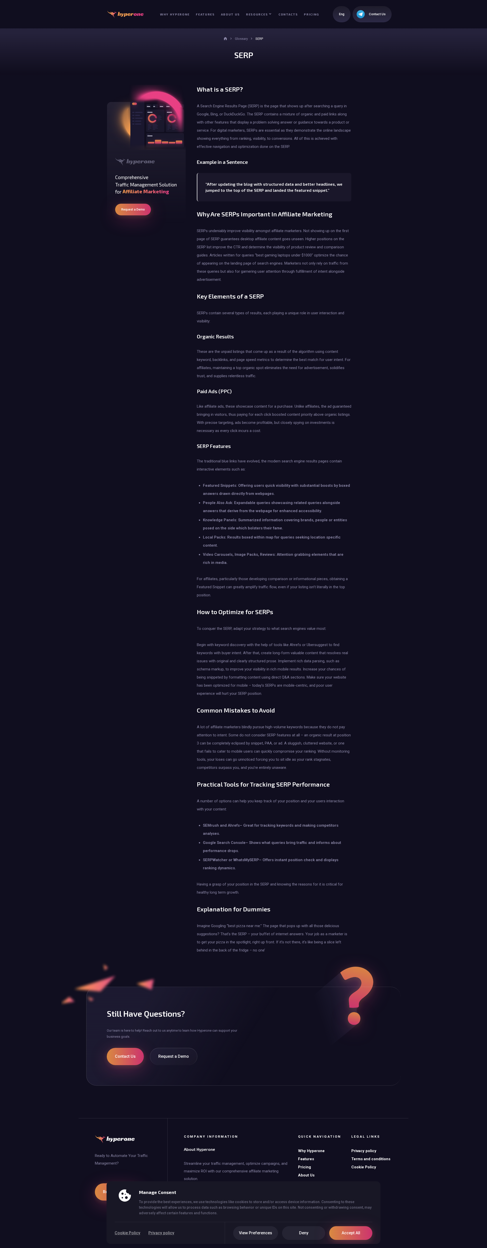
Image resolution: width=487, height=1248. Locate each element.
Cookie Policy (127, 1232)
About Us (230, 14)
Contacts (288, 14)
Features (205, 14)
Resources (257, 14)
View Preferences (255, 1232)
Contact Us (125, 1056)
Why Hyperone (175, 14)
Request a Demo (133, 209)
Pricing (311, 14)
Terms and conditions (370, 1159)
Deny (303, 1232)
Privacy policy (161, 1232)
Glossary (241, 39)
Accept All (351, 1232)
